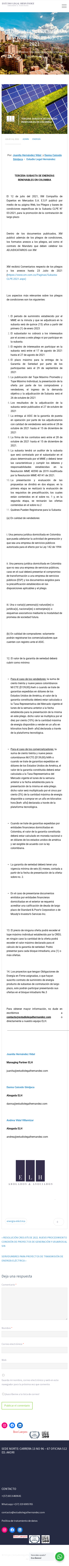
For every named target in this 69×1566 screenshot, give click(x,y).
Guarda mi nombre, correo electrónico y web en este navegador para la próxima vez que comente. (30, 1382)
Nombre (7, 1328)
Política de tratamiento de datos (20, 1520)
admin (26, 139)
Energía (36, 139)
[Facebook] (12, 1425)
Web (4, 1360)
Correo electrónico (13, 1344)
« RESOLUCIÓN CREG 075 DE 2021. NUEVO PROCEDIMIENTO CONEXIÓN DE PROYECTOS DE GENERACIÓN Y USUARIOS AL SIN (34, 1241)
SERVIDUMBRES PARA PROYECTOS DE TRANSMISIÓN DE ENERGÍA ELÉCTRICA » (32, 1258)
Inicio (7, 52)
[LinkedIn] (20, 1425)
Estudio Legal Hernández (41, 159)
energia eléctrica (16, 1221)
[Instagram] (4, 1425)
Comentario (9, 1284)
